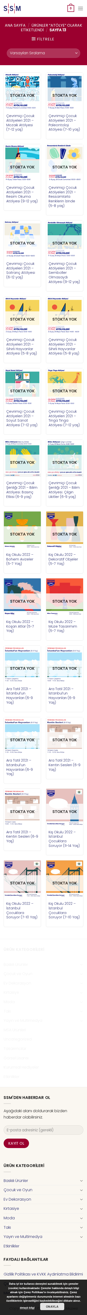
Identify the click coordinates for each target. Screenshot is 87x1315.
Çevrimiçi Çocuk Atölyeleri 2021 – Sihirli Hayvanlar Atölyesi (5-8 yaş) (21, 347)
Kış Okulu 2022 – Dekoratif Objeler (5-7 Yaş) (63, 559)
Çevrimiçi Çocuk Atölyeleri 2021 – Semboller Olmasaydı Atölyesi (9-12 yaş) (64, 272)
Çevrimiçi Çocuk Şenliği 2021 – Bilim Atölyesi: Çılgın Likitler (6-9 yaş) (64, 490)
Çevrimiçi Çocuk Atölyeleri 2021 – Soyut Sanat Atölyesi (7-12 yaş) (21, 418)
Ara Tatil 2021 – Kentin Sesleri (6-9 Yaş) (64, 765)
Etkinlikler (11, 1076)
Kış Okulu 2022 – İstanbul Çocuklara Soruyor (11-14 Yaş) (64, 839)
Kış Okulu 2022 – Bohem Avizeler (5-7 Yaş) (19, 559)
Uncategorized (18, 1039)
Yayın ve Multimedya (23, 1020)
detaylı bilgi (27, 1307)
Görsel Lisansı (16, 1058)
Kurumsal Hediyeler (21, 1067)
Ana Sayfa (15, 25)
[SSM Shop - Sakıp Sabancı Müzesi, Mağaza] (24, 8)
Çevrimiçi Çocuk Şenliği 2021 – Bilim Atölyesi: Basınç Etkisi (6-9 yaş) (21, 490)
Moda (9, 1002)
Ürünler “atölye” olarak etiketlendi (51, 28)
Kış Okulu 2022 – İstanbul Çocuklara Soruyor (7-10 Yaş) (21, 910)
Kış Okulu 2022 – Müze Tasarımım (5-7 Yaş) (63, 626)
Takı (7, 1011)
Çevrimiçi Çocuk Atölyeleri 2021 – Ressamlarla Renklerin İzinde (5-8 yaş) (63, 196)
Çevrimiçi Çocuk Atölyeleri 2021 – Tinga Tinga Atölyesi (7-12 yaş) (64, 418)
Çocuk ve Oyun (18, 973)
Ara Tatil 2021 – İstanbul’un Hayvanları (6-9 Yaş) (19, 696)
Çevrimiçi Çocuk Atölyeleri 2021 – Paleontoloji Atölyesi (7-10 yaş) (64, 123)
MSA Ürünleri (15, 1030)
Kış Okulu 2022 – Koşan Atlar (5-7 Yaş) (20, 626)
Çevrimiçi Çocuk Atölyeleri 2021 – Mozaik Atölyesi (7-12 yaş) (20, 123)
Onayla (52, 1306)
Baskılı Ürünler (16, 964)
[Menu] (80, 8)
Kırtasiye (11, 992)
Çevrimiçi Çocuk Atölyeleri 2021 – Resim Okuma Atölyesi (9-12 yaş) (22, 194)
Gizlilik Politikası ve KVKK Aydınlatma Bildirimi (43, 1274)
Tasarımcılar (15, 1048)
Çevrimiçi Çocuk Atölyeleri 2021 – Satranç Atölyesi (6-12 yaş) (20, 270)
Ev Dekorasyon (17, 983)
